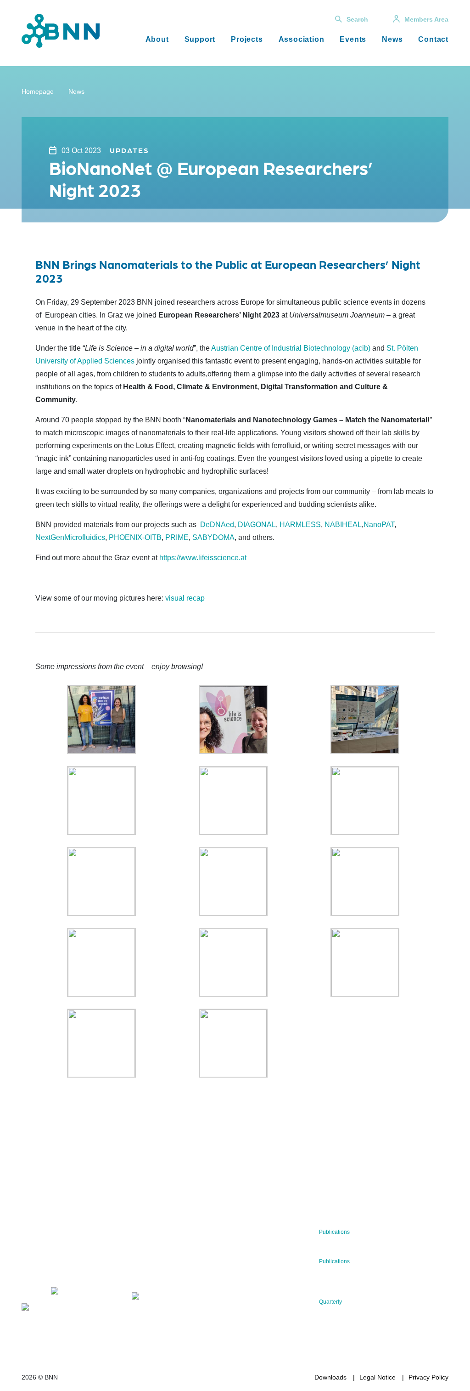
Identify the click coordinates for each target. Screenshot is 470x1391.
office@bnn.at (42, 1268)
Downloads (330, 1377)
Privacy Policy (428, 1377)
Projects (247, 39)
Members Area (426, 19)
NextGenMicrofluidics (70, 537)
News (392, 39)
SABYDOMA (213, 537)
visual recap (185, 598)
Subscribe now (173, 1271)
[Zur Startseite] (61, 30)
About (157, 39)
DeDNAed (217, 524)
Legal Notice (377, 1377)
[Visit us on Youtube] (47, 1308)
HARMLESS (300, 524)
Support (200, 39)
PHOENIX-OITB (135, 537)
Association (302, 39)
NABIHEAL (343, 524)
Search (357, 19)
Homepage (38, 91)
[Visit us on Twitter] (32, 1292)
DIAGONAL (257, 524)
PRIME (177, 537)
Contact (433, 39)
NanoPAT (379, 524)
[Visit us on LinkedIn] (76, 1292)
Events (353, 39)
